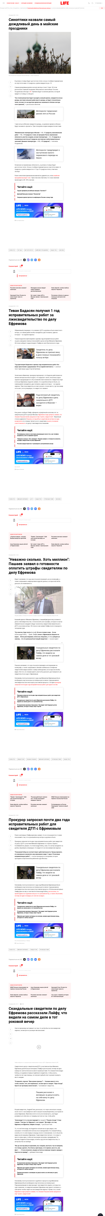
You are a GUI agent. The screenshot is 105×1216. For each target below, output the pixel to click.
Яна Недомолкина (20, 220)
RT (30, 92)
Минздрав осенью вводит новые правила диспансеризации (38, 289)
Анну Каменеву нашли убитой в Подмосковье (19, 545)
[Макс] (28, 259)
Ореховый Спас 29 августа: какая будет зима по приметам (18, 296)
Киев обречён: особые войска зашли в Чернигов (60, 288)
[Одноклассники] (39, 259)
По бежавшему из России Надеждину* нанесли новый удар (59, 806)
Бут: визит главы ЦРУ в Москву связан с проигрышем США (39, 296)
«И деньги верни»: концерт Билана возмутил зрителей (18, 537)
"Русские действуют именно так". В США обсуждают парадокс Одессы (39, 798)
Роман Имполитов (20, 729)
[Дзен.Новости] (24, 259)
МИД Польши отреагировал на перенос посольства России (60, 797)
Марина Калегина (20, 469)
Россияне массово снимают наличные (18, 288)
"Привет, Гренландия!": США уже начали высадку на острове (39, 538)
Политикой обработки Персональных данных (39, 8)
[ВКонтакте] (35, 259)
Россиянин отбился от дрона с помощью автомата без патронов (60, 296)
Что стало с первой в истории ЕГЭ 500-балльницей (59, 1018)
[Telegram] (31, 259)
